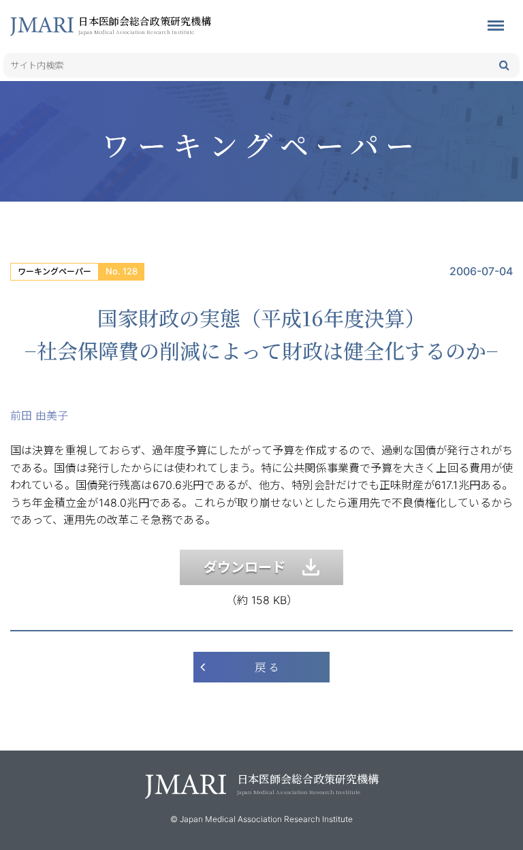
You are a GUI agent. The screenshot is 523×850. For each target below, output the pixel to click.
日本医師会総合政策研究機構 (144, 24)
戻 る (267, 667)
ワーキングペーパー (54, 271)
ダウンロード (253, 567)
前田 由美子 (39, 415)
